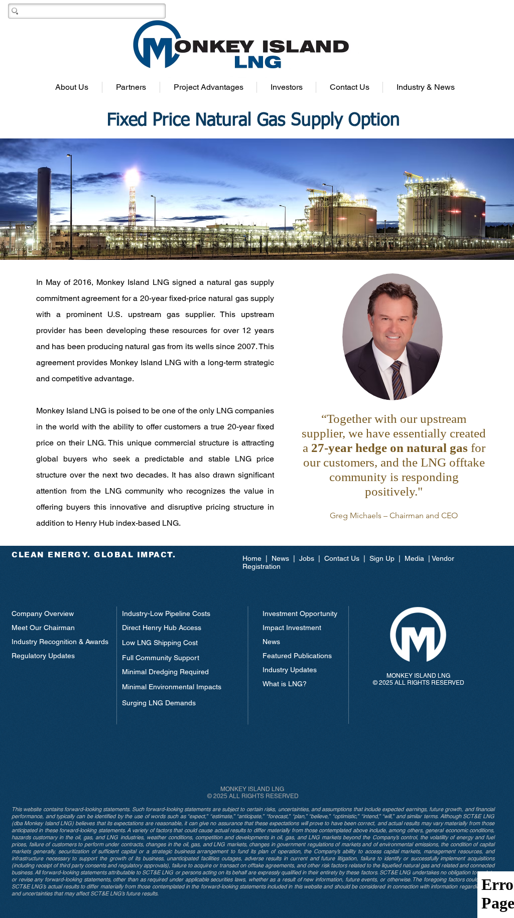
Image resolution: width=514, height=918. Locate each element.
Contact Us (341, 558)
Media (414, 558)
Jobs (306, 558)
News (281, 558)
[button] (72, 87)
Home (254, 558)
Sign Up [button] (382, 558)
